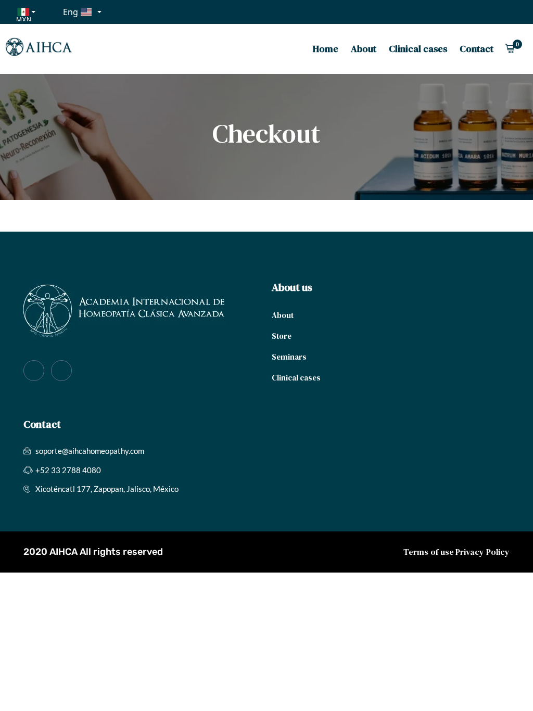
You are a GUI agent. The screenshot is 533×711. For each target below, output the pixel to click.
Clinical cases (418, 48)
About (363, 48)
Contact (476, 48)
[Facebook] (33, 370)
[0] (509, 48)
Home (325, 48)
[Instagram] (61, 370)
